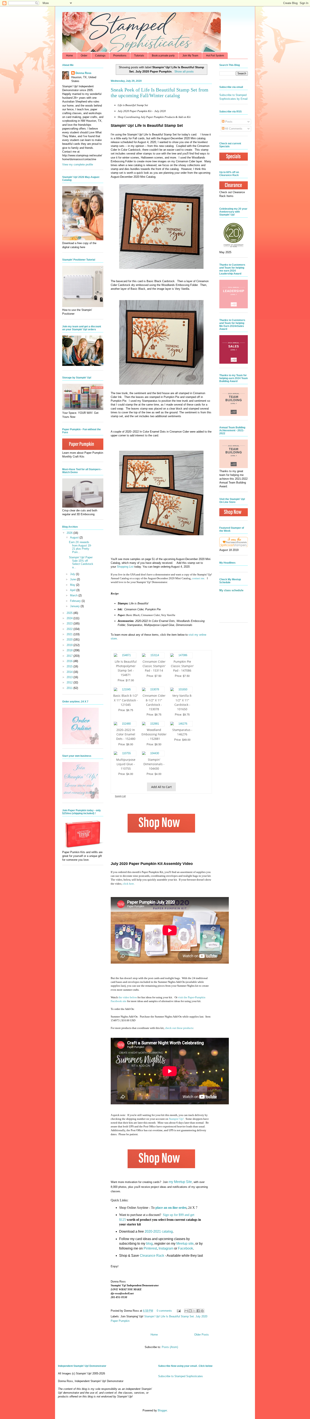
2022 (70, 629)
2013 (70, 677)
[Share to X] (194, 1311)
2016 (70, 661)
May (73, 584)
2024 (70, 618)
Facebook (185, 1248)
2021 (70, 634)
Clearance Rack (152, 1255)
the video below (128, 997)
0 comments (164, 1310)
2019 (70, 645)
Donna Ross (83, 73)
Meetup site (185, 1243)
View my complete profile (77, 164)
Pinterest (150, 1248)
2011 (70, 688)
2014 (70, 671)
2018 (70, 650)
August (75, 537)
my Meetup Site (180, 1182)
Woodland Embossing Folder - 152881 (154, 734)
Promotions (119, 55)
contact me (198, 578)
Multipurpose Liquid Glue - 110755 (125, 764)
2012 (70, 682)
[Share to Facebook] (198, 1311)
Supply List (120, 796)
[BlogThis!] (190, 1311)
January (75, 606)
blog (149, 1243)
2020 (70, 639)
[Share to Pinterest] (202, 1311)
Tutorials (139, 55)
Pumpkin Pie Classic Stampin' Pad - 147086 (182, 666)
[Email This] (186, 1311)
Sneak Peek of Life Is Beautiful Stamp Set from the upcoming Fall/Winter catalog (159, 92)
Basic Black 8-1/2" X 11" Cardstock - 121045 (125, 700)
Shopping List (125, 566)
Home (69, 55)
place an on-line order (170, 1207)
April (73, 590)
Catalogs (100, 55)
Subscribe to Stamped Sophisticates (180, 1376)
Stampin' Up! (176, 1118)
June (73, 579)
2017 (70, 655)
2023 (70, 623)
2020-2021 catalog (159, 1231)
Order (84, 55)
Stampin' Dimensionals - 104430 (153, 764)
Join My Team (190, 55)
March (74, 595)
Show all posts (184, 71)
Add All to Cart (161, 787)
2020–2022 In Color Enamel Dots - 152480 (125, 734)
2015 (70, 666)
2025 (70, 613)
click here (128, 883)
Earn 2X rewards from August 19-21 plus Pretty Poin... (80, 547)
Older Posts (201, 1334)
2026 (70, 532)
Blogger (162, 1410)
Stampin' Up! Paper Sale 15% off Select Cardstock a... (81, 562)
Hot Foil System (215, 55)
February (76, 600)
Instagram (166, 1248)
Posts (228, 121)
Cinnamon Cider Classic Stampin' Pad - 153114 (154, 666)
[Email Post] (178, 1310)
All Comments (233, 128)
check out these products (179, 1028)
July (73, 574)
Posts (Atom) (170, 1347)
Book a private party (163, 55)
